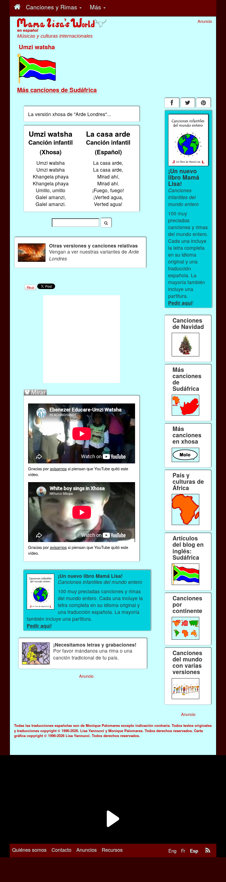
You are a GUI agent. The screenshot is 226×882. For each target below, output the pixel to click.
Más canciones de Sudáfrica (57, 89)
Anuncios (86, 849)
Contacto (61, 849)
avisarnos (58, 468)
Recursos (112, 849)
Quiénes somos (29, 849)
